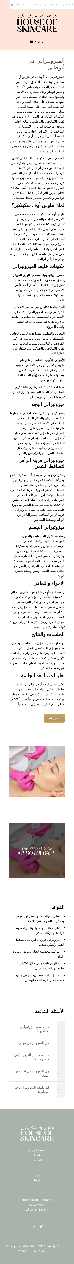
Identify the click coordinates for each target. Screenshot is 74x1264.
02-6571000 (37, 1204)
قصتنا (37, 1155)
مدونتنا (37, 1175)
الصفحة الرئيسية (37, 1150)
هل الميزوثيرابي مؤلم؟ (33, 1043)
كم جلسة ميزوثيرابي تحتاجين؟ (34, 1029)
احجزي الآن (54, 718)
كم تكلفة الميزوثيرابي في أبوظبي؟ (31, 1090)
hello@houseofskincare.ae (37, 1199)
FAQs (37, 1180)
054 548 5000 (38, 1209)
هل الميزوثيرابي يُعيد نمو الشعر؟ (32, 1073)
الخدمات (37, 1160)
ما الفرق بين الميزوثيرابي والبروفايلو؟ (31, 1057)
